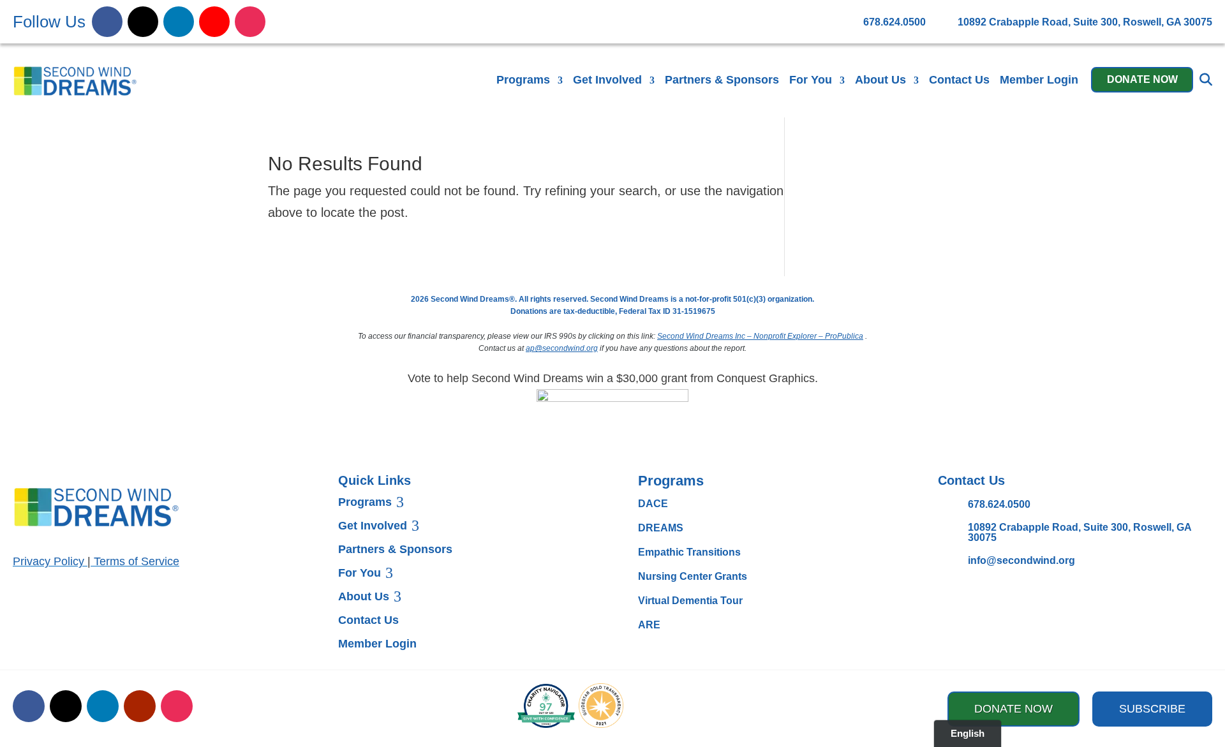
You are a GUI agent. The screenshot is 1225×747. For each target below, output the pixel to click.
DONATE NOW (1142, 79)
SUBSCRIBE (1152, 708)
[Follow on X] (143, 21)
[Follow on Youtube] (214, 21)
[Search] (1205, 80)
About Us (880, 79)
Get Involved (607, 79)
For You (810, 79)
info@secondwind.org (1021, 560)
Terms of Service (136, 561)
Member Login (1039, 79)
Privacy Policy (48, 561)
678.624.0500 (999, 504)
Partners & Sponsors (722, 79)
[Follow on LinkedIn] (178, 21)
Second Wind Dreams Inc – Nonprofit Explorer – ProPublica (760, 336)
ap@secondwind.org (562, 348)
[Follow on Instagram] (250, 21)
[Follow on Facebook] (107, 21)
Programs (523, 79)
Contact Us (959, 79)
